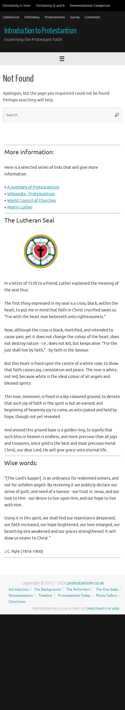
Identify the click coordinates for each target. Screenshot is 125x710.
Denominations (21, 595)
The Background (47, 589)
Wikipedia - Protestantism (31, 193)
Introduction (19, 589)
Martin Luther (20, 207)
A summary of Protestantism (33, 187)
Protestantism (55, 17)
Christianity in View (17, 5)
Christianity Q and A (50, 5)
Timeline (45, 595)
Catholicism (11, 17)
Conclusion (17, 601)
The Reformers (78, 589)
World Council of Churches (31, 200)
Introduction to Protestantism (40, 30)
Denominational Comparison (90, 5)
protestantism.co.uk (85, 583)
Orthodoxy (32, 17)
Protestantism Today (74, 595)
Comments (92, 17)
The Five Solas (107, 589)
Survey (75, 17)
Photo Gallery (106, 595)
